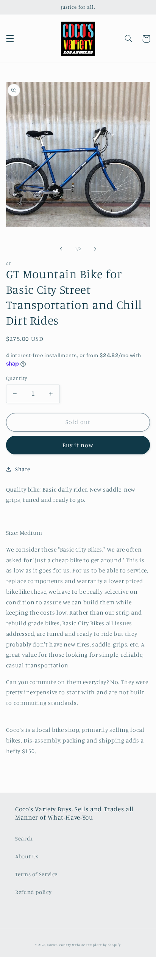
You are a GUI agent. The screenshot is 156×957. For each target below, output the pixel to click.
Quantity (16, 378)
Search (24, 838)
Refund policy (33, 892)
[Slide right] (95, 249)
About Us (27, 856)
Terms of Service (36, 874)
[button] (10, 38)
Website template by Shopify (96, 945)
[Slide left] (61, 249)
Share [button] (22, 469)
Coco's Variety (59, 945)
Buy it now (78, 445)
